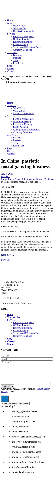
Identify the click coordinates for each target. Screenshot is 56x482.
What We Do (19, 28)
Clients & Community (23, 31)
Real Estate (18, 63)
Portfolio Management (23, 36)
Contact (10, 71)
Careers (10, 68)
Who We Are (19, 25)
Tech (15, 60)
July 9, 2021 (7, 174)
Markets (17, 58)
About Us (11, 23)
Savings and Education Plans (26, 47)
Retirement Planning (22, 41)
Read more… (7, 255)
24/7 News (12, 52)
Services (11, 33)
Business (17, 55)
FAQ (9, 66)
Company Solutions (22, 50)
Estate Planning (20, 44)
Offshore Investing (22, 39)
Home (10, 20)
